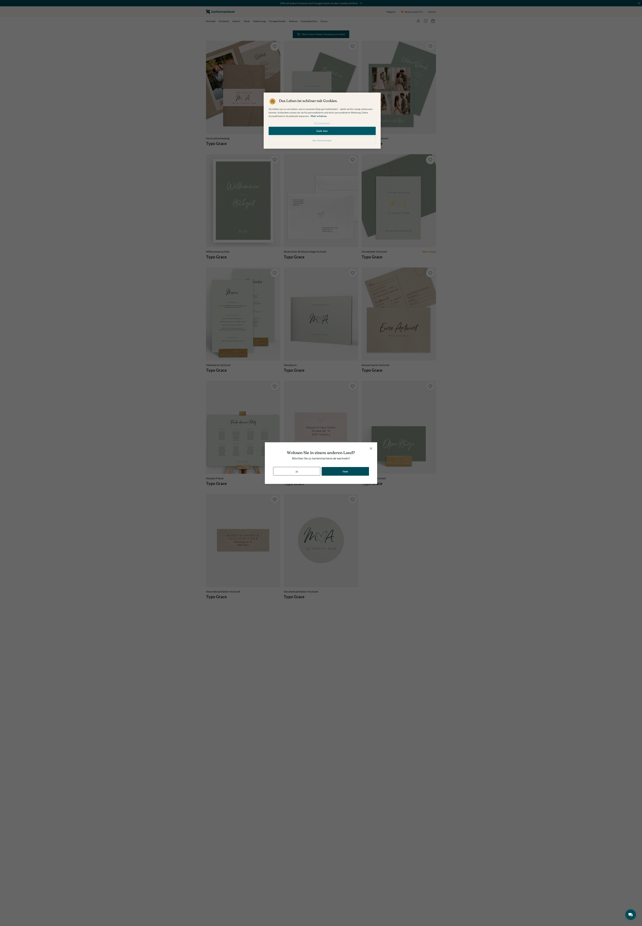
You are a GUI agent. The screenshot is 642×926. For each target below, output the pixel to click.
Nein (345, 471)
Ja (296, 471)
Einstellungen (322, 123)
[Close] (371, 448)
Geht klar (322, 130)
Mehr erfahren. (319, 116)
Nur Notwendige (322, 140)
